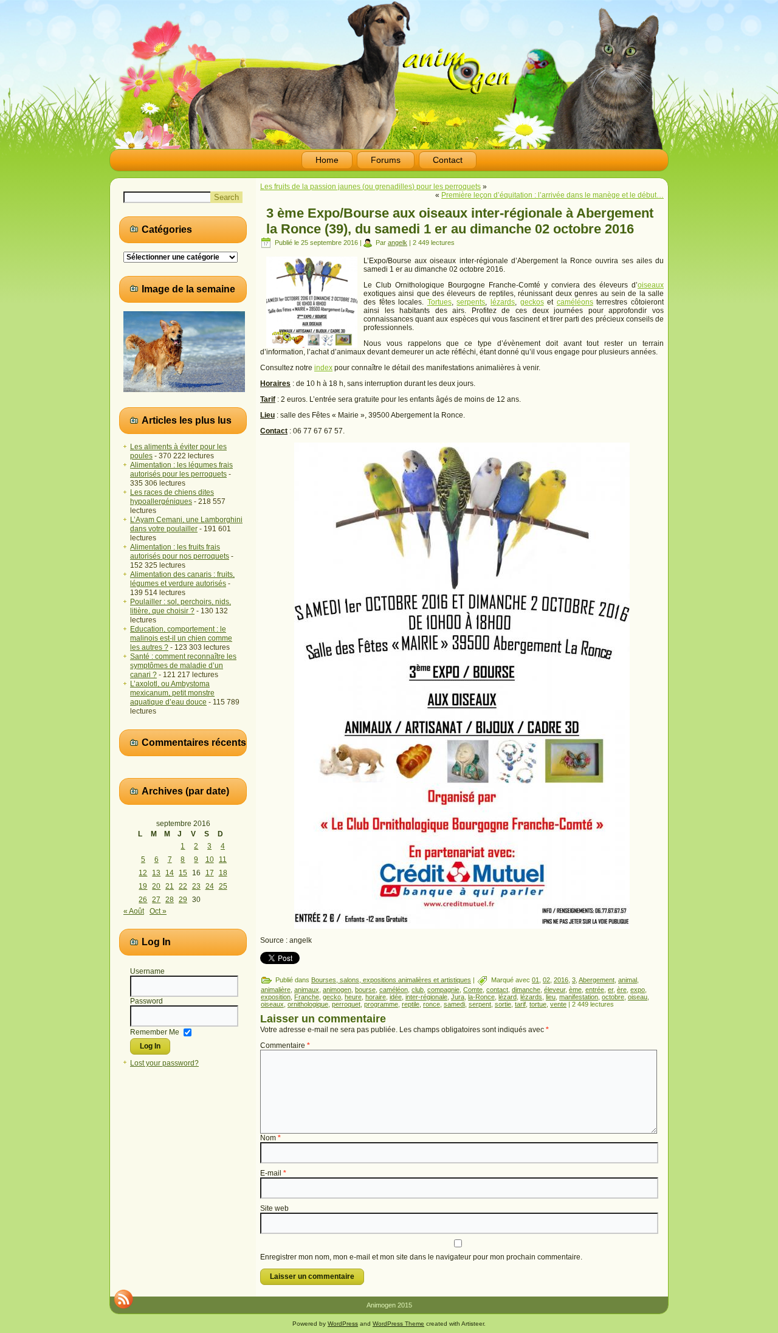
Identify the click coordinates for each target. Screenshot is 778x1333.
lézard (507, 997)
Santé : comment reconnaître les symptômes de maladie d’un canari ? (183, 665)
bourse (365, 989)
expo (637, 989)
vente (558, 1004)
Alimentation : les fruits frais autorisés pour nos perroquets (179, 551)
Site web (274, 1208)
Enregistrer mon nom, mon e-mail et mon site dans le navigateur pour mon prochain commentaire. (421, 1257)
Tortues (439, 302)
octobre (613, 997)
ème (575, 989)
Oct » (158, 911)
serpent (480, 1004)
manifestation (578, 997)
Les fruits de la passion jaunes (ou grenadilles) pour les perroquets (370, 186)
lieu (551, 997)
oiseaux (651, 285)
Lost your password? (164, 1063)
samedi (454, 1004)
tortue (537, 1004)
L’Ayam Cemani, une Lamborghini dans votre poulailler (186, 524)
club (417, 989)
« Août (133, 911)
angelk (397, 242)
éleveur (554, 989)
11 (223, 859)
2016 (561, 979)
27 (156, 899)
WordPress (343, 1323)
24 (209, 886)
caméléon (393, 989)
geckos (532, 302)
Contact (448, 160)
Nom (270, 1138)
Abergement (596, 979)
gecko (332, 997)
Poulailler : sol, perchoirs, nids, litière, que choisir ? (180, 606)
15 (183, 873)
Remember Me (154, 1031)
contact (497, 989)
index (323, 367)
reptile (410, 1004)
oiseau (637, 997)
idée (396, 997)
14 (169, 873)
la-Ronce (481, 997)
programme (381, 1004)
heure (353, 997)
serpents (470, 302)
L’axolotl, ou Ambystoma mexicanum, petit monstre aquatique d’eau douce (172, 693)
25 (223, 886)
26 (143, 899)
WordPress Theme (398, 1323)
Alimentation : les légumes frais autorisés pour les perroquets (181, 469)
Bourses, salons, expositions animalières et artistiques (391, 979)
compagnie (443, 989)
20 (156, 886)
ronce (431, 1004)
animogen (337, 989)
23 (196, 886)
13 (156, 873)
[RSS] (123, 1299)
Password (146, 1001)
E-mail (273, 1173)
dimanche (526, 989)
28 (169, 899)
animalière (276, 989)
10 (209, 859)
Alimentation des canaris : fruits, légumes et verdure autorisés (182, 579)
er (610, 989)
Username (147, 971)
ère (622, 989)
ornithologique (307, 1004)
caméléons (575, 302)
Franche (306, 997)
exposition (276, 997)
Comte (473, 989)
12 (143, 873)
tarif (520, 1004)
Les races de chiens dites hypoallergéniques (172, 497)
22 (183, 886)
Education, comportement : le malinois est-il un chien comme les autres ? (181, 638)
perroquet (346, 1004)
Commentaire (285, 1045)
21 (169, 886)
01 (535, 979)
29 (183, 899)
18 (223, 873)
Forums (386, 160)
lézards (503, 302)
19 (143, 886)
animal (627, 979)
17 (209, 873)
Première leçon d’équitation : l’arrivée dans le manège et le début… (552, 195)
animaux (306, 989)
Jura (457, 997)
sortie (503, 1004)
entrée (594, 989)
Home (327, 160)
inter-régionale (426, 997)
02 (546, 979)
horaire (375, 997)
